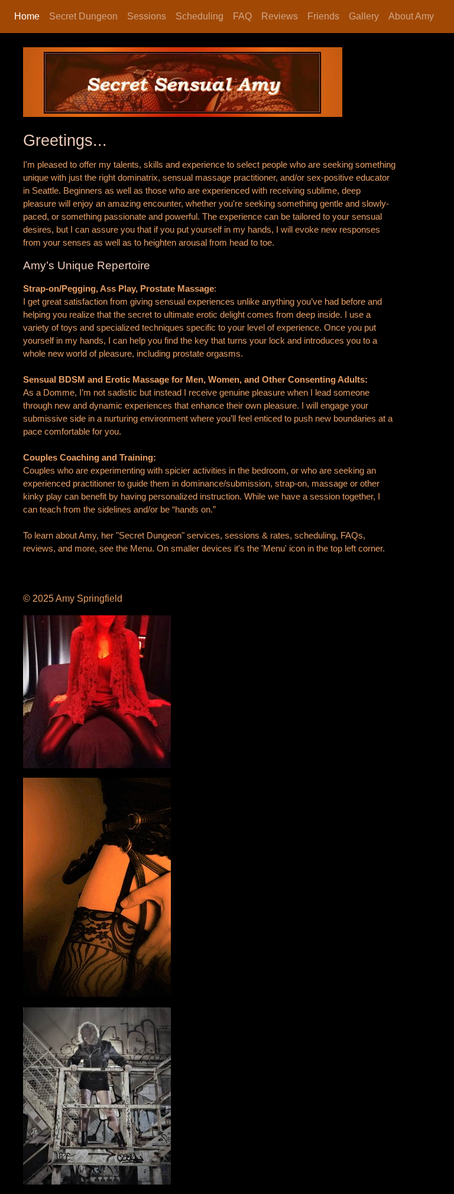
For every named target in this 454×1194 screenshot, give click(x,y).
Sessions (146, 16)
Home (27, 16)
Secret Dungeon (83, 16)
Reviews (279, 16)
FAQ (242, 16)
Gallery (364, 16)
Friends (323, 16)
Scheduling (199, 16)
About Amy (411, 16)
